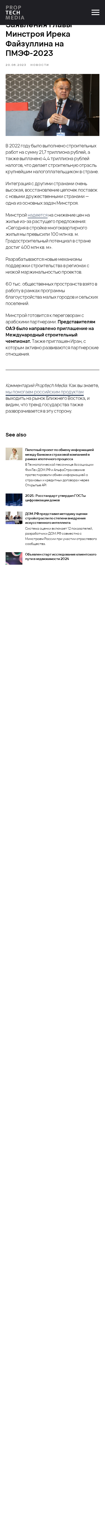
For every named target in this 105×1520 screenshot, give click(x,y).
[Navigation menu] (95, 12)
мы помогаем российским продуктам (45, 392)
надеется (38, 215)
